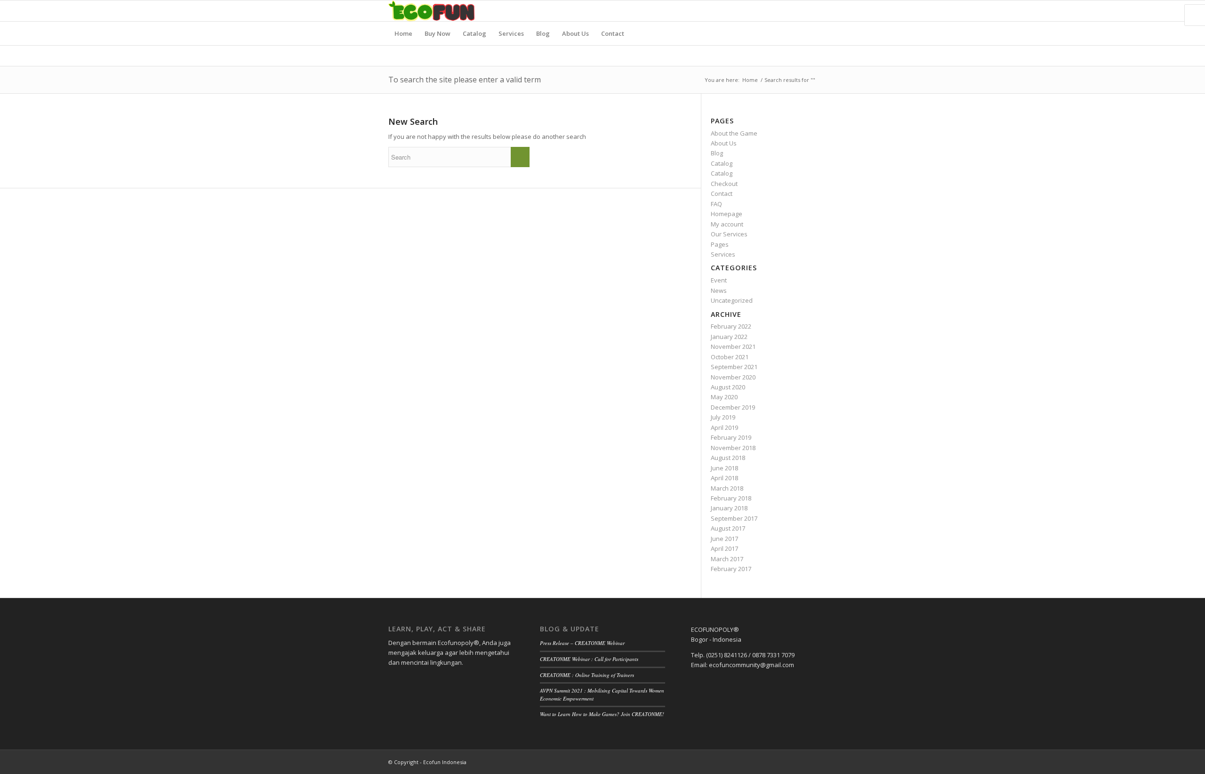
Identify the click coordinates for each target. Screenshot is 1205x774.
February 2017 (731, 568)
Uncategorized (732, 300)
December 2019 (733, 407)
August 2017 (728, 528)
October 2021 (729, 357)
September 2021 (734, 367)
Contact (721, 193)
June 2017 (724, 538)
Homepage (726, 214)
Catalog (721, 163)
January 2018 (729, 508)
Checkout (724, 183)
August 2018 (728, 457)
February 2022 (731, 326)
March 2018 (727, 488)
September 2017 (734, 518)
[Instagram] (795, 11)
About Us (724, 143)
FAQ (716, 204)
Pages (720, 244)
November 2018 (733, 447)
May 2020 (724, 397)
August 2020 (728, 387)
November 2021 (733, 346)
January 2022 (729, 336)
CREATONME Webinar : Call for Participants (589, 658)
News (719, 290)
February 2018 (731, 498)
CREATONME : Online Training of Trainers (587, 674)
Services (723, 254)
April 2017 (724, 548)
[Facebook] (781, 11)
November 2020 (733, 377)
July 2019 (723, 417)
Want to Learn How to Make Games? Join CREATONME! (602, 714)
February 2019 (731, 437)
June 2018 (724, 468)
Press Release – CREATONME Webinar (582, 642)
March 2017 (727, 559)
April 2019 (724, 427)
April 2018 (724, 478)
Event (719, 280)
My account (727, 224)
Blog (717, 153)
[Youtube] (810, 11)
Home (750, 79)
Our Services (729, 234)
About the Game (734, 133)
